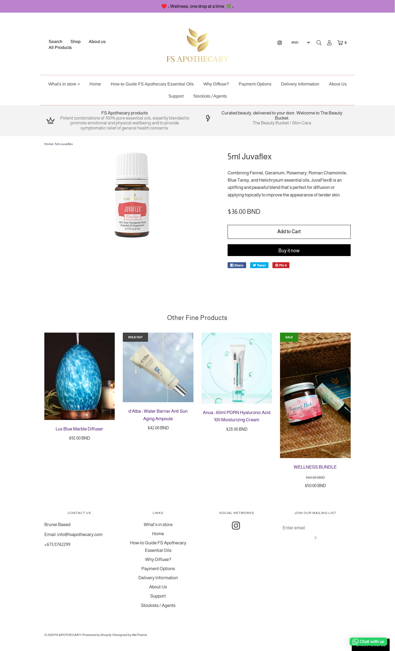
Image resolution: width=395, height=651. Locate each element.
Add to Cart (289, 231)
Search (55, 41)
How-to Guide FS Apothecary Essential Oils (152, 84)
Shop (75, 41)
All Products (60, 47)
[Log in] (327, 42)
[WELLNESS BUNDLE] (315, 395)
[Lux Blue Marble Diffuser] (79, 376)
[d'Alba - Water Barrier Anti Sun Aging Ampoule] (158, 367)
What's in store (158, 524)
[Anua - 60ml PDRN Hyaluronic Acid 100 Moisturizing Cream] (237, 368)
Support (176, 96)
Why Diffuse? (216, 84)
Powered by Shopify (97, 635)
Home (95, 84)
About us (97, 41)
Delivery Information (300, 84)
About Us (338, 84)
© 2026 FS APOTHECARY (62, 635)
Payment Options (255, 84)
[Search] (319, 42)
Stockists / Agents (210, 96)
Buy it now (289, 250)
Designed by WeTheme (130, 635)
